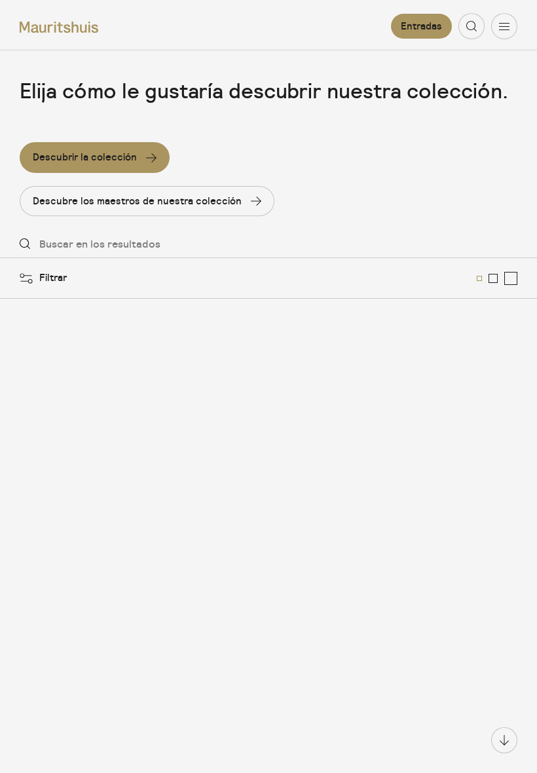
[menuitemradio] (479, 278)
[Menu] (504, 26)
